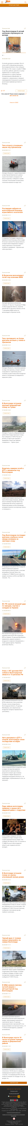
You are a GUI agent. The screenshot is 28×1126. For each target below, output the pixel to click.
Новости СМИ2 (14, 102)
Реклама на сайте (14, 1091)
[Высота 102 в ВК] (11, 1100)
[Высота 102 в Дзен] (15, 1100)
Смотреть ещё (14, 1082)
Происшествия (6, 28)
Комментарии (21, 90)
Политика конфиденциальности (13, 1112)
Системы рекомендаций (14, 1093)
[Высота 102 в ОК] (13, 1100)
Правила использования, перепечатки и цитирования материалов (13, 1115)
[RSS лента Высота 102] (17, 1100)
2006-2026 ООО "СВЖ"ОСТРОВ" (14, 1089)
